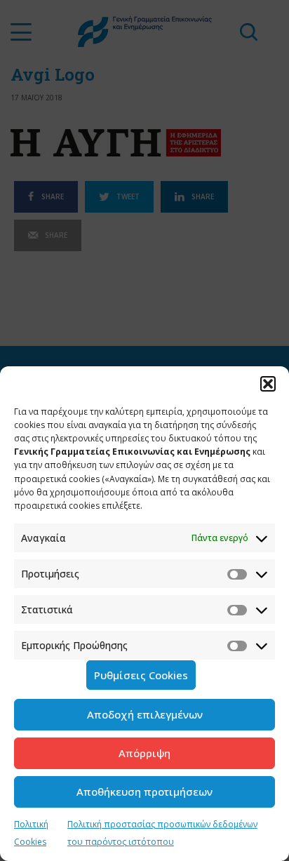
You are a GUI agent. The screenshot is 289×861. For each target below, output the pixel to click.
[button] (268, 384)
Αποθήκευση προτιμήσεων (144, 792)
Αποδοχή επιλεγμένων (145, 714)
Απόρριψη (144, 753)
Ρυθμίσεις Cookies (141, 675)
